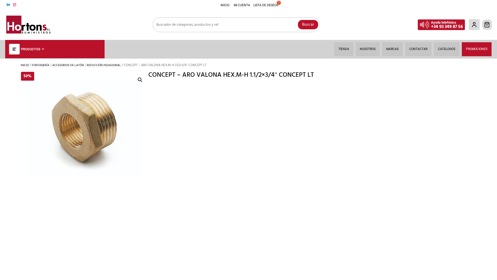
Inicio (25, 65)
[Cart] (487, 24)
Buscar (308, 24)
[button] (140, 80)
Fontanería (40, 65)
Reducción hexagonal (104, 65)
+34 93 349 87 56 (447, 27)
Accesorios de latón (68, 65)
